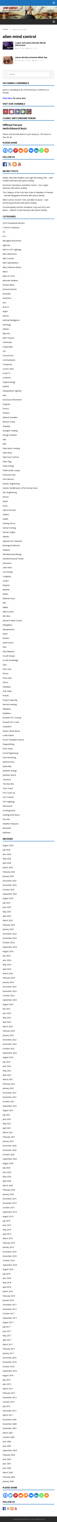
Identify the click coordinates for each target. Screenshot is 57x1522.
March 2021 (8, 1132)
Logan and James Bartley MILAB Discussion (30, 44)
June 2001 (7, 1463)
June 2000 (7, 1468)
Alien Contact (8, 258)
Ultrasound (7, 806)
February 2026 (9, 872)
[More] (46, 150)
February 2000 (9, 1477)
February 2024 (9, 978)
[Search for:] (28, 74)
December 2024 (9, 933)
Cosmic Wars (8, 369)
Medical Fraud (9, 598)
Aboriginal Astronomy (12, 240)
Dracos (6, 408)
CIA (4, 351)
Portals (6, 695)
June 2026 (7, 854)
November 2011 (10, 1410)
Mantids (6, 589)
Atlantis (6, 329)
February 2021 (9, 1137)
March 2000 (8, 1472)
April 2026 (7, 863)
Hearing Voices (9, 523)
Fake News (7, 452)
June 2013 (7, 1384)
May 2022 (7, 1070)
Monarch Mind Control (12, 620)
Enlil (4, 444)
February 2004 (9, 1455)
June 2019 (7, 1225)
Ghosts (6, 497)
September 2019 (10, 1212)
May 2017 (7, 1335)
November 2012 (10, 1397)
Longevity (7, 576)
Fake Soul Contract (11, 457)
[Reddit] (20, 150)
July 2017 (6, 1326)
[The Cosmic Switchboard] (28, 17)
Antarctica (7, 298)
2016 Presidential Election (14, 223)
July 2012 (6, 1406)
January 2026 (8, 876)
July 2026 (6, 849)
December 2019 (9, 1198)
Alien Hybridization (10, 262)
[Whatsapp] (41, 150)
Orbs (5, 664)
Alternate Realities (10, 280)
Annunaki (6, 293)
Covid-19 (6, 373)
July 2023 (6, 1008)
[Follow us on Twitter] (10, 164)
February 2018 (9, 1296)
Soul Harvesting (9, 757)
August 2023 (8, 1004)
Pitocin (5, 673)
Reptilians (7, 709)
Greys (5, 505)
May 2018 (7, 1282)
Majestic (6, 585)
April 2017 (7, 1340)
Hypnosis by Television (12, 541)
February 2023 (9, 1031)
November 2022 (10, 1044)
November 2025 (10, 885)
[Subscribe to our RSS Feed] (14, 164)
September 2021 (10, 1106)
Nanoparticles (9, 629)
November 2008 (10, 1424)
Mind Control (8, 611)
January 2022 (8, 1088)
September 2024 (10, 947)
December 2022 (9, 1039)
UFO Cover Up (9, 792)
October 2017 (8, 1313)
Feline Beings (8, 466)
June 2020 (7, 1172)
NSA (4, 647)
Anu (4, 302)
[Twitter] (10, 150)
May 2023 (7, 1017)
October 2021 (8, 1101)
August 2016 (8, 1375)
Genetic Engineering (11, 483)
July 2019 (6, 1221)
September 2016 (10, 1371)
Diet (4, 395)
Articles (6, 316)
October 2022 (8, 1048)
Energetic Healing (10, 430)
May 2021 (7, 1123)
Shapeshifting (8, 744)
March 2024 (8, 973)
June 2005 (7, 1446)
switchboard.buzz (15, 128)
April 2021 (7, 1128)
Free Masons (8, 479)
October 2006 (8, 1437)
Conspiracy (7, 364)
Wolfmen (6, 832)
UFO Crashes (8, 797)
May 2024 (7, 964)
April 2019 (7, 1234)
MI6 (4, 603)
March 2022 (8, 1079)
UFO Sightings (9, 801)
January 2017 (8, 1353)
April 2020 (7, 1181)
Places (5, 682)
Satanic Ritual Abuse (11, 731)
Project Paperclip (10, 700)
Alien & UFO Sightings (12, 249)
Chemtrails (7, 342)
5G (4, 232)
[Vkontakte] (31, 150)
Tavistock (7, 779)
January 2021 (8, 1141)
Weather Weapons (11, 823)
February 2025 (9, 925)
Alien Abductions (10, 254)
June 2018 (7, 1278)
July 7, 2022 (21, 48)
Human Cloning (9, 528)
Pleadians (7, 687)
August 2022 (8, 1057)
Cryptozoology (9, 382)
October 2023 (8, 995)
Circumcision (8, 355)
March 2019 (8, 1238)
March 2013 (8, 1388)
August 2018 (8, 1269)
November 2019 (10, 1203)
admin (30, 48)
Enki (4, 439)
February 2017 (9, 1349)
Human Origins (9, 532)
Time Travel (8, 788)
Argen (5, 311)
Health (5, 519)
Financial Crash (9, 475)
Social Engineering (10, 753)
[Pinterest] (15, 150)
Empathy (6, 426)
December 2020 (9, 1145)
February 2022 (9, 1084)
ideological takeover (11, 545)
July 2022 (6, 1062)
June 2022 (7, 1066)
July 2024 (6, 955)
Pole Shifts (7, 691)
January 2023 (8, 1035)
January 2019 (8, 1247)
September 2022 (10, 1053)
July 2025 (6, 903)
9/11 (4, 236)
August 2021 (8, 1110)
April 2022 (7, 1075)
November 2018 (10, 1256)
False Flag (7, 461)
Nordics (6, 638)
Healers (6, 514)
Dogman (6, 404)
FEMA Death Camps (11, 470)
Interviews (7, 563)
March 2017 (8, 1344)
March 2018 (8, 1291)
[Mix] (26, 150)
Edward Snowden (10, 417)
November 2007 (10, 1428)
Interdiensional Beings (12, 554)
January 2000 (8, 1481)
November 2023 (10, 991)
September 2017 (10, 1318)
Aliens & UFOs (9, 276)
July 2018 (6, 1274)
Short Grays (8, 748)
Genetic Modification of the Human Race (20, 488)
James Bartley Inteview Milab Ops (31, 57)
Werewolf (7, 828)
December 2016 (9, 1357)
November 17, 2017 (24, 60)
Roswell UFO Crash (11, 722)
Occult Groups (9, 656)
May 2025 (7, 911)
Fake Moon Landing (11, 448)
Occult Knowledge (10, 660)
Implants (6, 550)
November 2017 (10, 1309)
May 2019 (7, 1229)
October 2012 (8, 1402)
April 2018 (7, 1287)
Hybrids (6, 536)
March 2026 (8, 867)
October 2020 (8, 1154)
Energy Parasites (10, 435)
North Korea (8, 642)
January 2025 (8, 929)
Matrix (5, 594)
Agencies (6, 245)
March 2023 (8, 1026)
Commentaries (9, 360)
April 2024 (7, 969)
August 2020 (8, 1163)
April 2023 (7, 1022)
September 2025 (10, 894)
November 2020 (10, 1150)
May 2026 (7, 858)
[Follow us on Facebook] (5, 164)
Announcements (10, 289)
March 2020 (8, 1185)
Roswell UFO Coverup (12, 717)
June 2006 (7, 1441)
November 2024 (10, 938)
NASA (5, 634)
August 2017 (8, 1322)
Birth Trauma (8, 338)
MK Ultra (6, 616)
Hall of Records (9, 510)
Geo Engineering (10, 492)
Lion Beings (8, 572)
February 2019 (9, 1243)
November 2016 (10, 1362)
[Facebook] (5, 150)
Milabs (5, 607)
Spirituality (7, 766)
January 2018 (8, 1300)
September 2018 (10, 1265)
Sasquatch (7, 726)
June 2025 (7, 907)
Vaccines (6, 819)
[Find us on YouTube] (19, 164)
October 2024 (8, 942)
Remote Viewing (10, 704)
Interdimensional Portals (13, 558)
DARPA (6, 386)
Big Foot (6, 333)
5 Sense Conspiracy (11, 227)
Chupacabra (8, 346)
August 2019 (8, 1216)
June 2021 (7, 1119)
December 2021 (9, 1092)
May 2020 (7, 1176)
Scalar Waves (8, 735)
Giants (5, 501)
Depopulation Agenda (12, 391)
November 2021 (10, 1097)
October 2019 (8, 1207)
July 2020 (6, 1167)
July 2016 (6, 1379)
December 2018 (9, 1251)
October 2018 (8, 1260)
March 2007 (8, 1433)
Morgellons (7, 625)
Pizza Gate (7, 678)
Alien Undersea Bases (12, 267)
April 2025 (7, 916)
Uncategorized (9, 810)
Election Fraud (9, 421)
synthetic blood (9, 775)
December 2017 (9, 1304)
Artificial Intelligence (11, 320)
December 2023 (9, 986)
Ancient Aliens (9, 285)
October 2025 (8, 889)
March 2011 (8, 1415)
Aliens (5, 271)
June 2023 (7, 1013)
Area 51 (6, 307)
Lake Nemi (7, 567)
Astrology (7, 324)
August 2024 (8, 951)
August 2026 (8, 845)
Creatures (7, 377)
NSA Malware (8, 651)
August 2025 (8, 898)
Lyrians (6, 580)
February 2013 (9, 1393)
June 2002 (7, 1459)
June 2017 (7, 1331)
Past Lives (7, 669)
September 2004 (10, 1450)
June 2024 (7, 960)
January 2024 (8, 982)
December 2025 (9, 880)
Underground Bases (11, 815)
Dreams (6, 413)
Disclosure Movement (12, 399)
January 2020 (8, 1194)
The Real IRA (8, 784)
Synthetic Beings (10, 770)
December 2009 (9, 1419)
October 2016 (8, 1366)
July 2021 (6, 1115)
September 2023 (10, 1000)
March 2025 (8, 920)
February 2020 (9, 1190)
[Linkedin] (36, 150)
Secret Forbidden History (13, 739)
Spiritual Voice (9, 762)
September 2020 (10, 1159)
